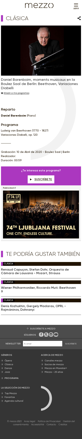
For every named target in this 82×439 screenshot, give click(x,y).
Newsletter (13, 343)
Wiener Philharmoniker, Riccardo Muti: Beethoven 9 (38, 289)
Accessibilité (37, 424)
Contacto (51, 424)
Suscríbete (43, 179)
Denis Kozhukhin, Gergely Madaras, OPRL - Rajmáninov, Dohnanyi (33, 307)
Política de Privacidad (49, 421)
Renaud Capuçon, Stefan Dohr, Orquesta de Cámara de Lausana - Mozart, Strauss (35, 271)
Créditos (63, 424)
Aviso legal (29, 421)
